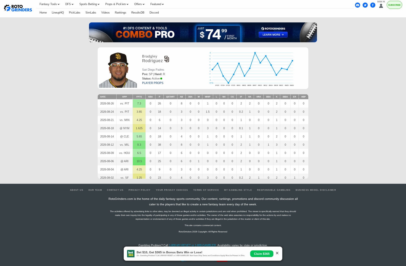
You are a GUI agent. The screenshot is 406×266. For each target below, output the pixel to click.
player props (152, 83)
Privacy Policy (140, 190)
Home (43, 12)
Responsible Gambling (274, 190)
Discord (154, 12)
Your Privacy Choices (172, 190)
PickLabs (74, 12)
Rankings (120, 12)
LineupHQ (58, 12)
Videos (105, 12)
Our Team (95, 190)
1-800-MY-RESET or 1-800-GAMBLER (192, 245)
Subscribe (394, 5)
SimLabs (90, 12)
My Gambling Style (238, 190)
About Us (76, 190)
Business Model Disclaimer (316, 190)
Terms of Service (206, 190)
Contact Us (115, 190)
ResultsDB (137, 12)
